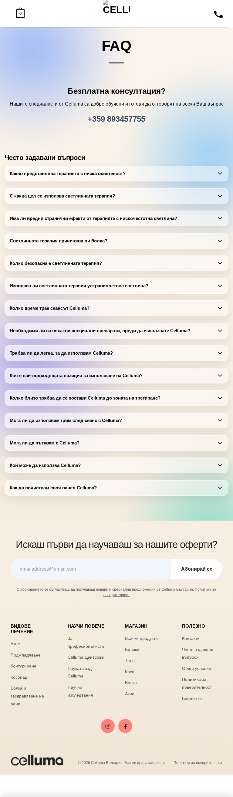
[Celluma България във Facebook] (125, 726)
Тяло (130, 660)
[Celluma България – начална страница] (37, 760)
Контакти (191, 638)
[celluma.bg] (116, 13)
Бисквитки (192, 698)
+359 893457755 (116, 119)
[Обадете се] (218, 13)
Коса (129, 671)
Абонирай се (196, 569)
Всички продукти (141, 638)
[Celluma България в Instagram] (108, 726)
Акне (15, 643)
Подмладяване (26, 655)
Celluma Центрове (86, 657)
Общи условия (196, 668)
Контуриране (23, 666)
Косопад (19, 677)
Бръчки (132, 649)
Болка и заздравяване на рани (27, 696)
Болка (131, 682)
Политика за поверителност (198, 763)
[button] (8, 13)
